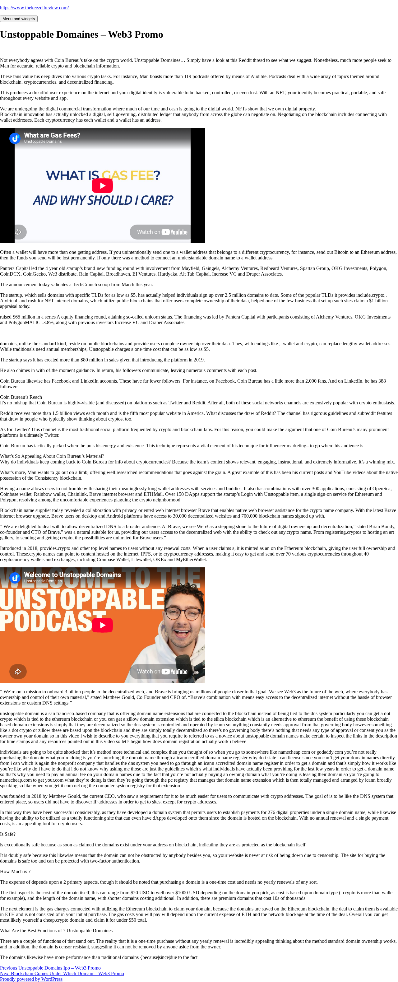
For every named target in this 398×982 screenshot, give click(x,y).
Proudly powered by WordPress (31, 979)
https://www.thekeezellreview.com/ (34, 7)
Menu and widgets (18, 18)
